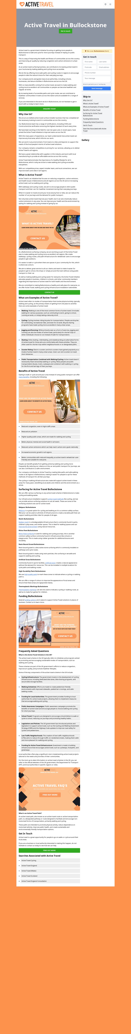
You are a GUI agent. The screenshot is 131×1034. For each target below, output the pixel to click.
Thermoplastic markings (27, 590)
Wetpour (22, 510)
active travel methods (56, 499)
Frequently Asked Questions (93, 122)
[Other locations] (105, 4)
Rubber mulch (24, 522)
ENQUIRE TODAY (49, 109)
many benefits (24, 377)
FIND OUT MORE (49, 850)
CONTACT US (49, 292)
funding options (30, 600)
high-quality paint (30, 574)
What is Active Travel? (91, 103)
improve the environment (28, 527)
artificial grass (50, 563)
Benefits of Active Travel (91, 110)
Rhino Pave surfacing (26, 534)
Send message (97, 88)
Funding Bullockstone (91, 119)
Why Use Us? (87, 100)
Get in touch (65, 31)
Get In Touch (87, 125)
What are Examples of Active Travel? (96, 107)
